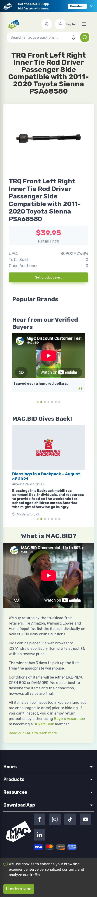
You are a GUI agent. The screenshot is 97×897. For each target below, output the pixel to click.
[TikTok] (70, 819)
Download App (19, 805)
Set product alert (48, 277)
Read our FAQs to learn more (33, 733)
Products (13, 779)
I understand (19, 888)
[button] (47, 24)
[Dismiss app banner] (91, 6)
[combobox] (48, 37)
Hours (10, 766)
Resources (15, 792)
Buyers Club (44, 724)
